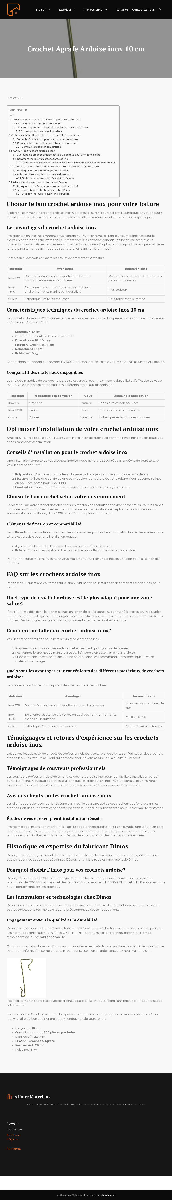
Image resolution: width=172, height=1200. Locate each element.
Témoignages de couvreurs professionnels (43, 170)
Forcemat (14, 1148)
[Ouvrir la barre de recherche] (160, 10)
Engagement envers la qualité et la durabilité (45, 194)
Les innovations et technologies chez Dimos (44, 190)
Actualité (122, 9)
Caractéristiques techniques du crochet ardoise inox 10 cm (52, 127)
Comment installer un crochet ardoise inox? (43, 158)
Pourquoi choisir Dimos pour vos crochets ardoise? (47, 186)
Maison (41, 9)
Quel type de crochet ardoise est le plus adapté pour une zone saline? (59, 154)
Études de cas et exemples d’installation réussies (48, 178)
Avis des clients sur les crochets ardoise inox (44, 174)
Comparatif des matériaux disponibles (41, 131)
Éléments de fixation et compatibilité (41, 147)
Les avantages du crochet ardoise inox (39, 123)
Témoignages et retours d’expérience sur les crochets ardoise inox (55, 166)
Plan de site (14, 1129)
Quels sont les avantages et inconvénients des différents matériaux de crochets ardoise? (69, 162)
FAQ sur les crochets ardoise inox (33, 150)
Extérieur (65, 9)
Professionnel (93, 9)
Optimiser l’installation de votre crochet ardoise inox (45, 135)
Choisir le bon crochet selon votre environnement (47, 143)
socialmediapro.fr (106, 1194)
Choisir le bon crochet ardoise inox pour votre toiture (45, 119)
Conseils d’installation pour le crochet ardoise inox (47, 139)
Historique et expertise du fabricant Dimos (39, 182)
